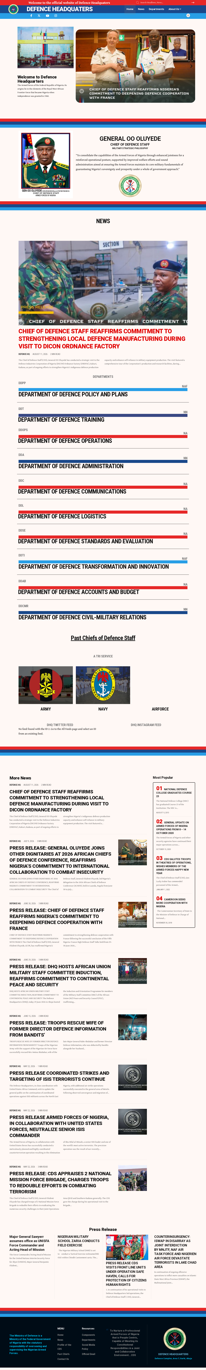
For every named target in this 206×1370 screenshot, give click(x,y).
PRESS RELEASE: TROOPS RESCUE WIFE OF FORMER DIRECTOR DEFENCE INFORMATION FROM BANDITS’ (58, 1029)
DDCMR (23, 606)
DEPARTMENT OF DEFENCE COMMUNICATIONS (72, 491)
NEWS (103, 221)
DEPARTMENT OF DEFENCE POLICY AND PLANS (73, 394)
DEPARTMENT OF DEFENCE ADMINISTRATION (71, 466)
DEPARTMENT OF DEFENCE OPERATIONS (65, 440)
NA (185, 433)
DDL (21, 505)
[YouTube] (47, 15)
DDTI (22, 555)
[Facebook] (31, 15)
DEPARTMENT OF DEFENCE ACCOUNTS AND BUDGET (78, 592)
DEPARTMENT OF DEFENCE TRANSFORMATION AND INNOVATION (94, 566)
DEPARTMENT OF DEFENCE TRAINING (61, 419)
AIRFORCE (160, 709)
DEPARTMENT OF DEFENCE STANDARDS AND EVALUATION (85, 541)
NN (185, 412)
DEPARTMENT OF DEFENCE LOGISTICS (62, 516)
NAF (184, 386)
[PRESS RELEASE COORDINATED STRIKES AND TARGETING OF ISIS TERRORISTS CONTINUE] (132, 1077)
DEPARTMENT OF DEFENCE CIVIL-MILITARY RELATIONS (82, 617)
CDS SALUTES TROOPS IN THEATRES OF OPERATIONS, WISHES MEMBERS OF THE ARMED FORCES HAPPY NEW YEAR (173, 866)
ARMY (46, 709)
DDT (21, 409)
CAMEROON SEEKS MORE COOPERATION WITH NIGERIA (171, 903)
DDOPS (23, 430)
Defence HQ (24, 354)
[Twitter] (39, 15)
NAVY (103, 709)
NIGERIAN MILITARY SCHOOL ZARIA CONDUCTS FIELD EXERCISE (79, 1241)
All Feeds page (70, 729)
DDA (21, 455)
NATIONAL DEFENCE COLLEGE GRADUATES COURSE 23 (174, 793)
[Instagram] (56, 15)
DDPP (22, 383)
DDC (21, 481)
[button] (79, 66)
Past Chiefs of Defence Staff (103, 638)
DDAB (22, 581)
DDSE (22, 530)
